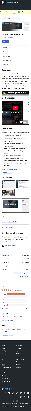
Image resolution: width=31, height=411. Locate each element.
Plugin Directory (6, 7)
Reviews (5, 52)
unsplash (27, 276)
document (13, 169)
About (3, 345)
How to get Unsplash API (9, 222)
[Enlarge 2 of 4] (27, 182)
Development (7, 60)
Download (5, 41)
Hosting (4, 351)
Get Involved (20, 359)
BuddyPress (6, 381)
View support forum (7, 320)
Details (5, 47)
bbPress (5, 378)
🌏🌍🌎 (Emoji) (10, 389)
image (21, 276)
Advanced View (6, 281)
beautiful (15, 273)
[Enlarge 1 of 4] (13, 182)
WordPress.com (7, 373)
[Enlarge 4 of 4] (27, 200)
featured (21, 273)
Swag (18, 367)
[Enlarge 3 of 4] (13, 191)
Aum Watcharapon (9, 37)
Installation (6, 56)
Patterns (18, 354)
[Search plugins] (18, 18)
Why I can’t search (7, 227)
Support (5, 64)
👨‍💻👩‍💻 (3, 365)
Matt (4, 376)
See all (27, 308)
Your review (5, 308)
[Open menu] (28, 2)
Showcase (19, 345)
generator (26, 273)
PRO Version (8, 173)
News (3, 348)
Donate (19, 365)
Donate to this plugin (8, 335)
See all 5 (27, 269)
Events (18, 362)
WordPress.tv (6, 367)
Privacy (4, 354)
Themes (18, 348)
